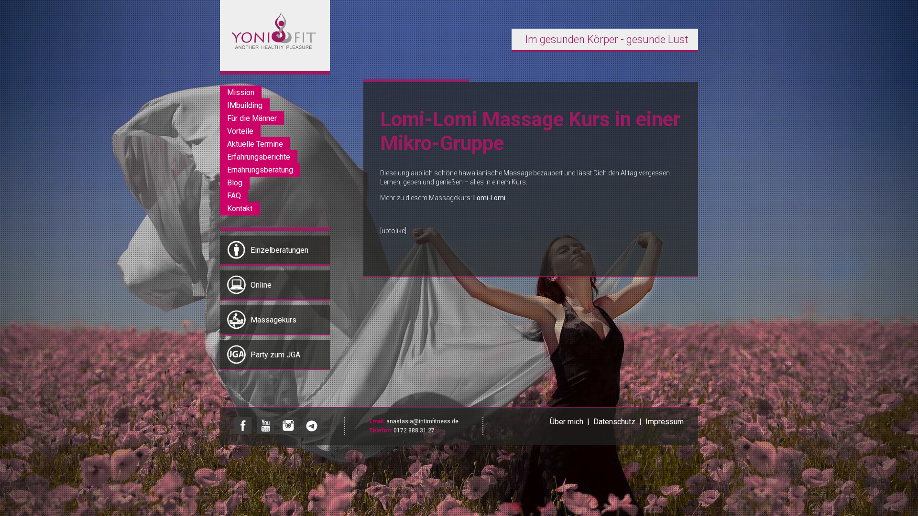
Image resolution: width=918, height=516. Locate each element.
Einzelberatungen (279, 250)
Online (261, 285)
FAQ (234, 195)
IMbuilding (244, 105)
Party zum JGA (275, 354)
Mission (240, 92)
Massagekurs (273, 319)
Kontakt (239, 208)
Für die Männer (252, 118)
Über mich (566, 421)
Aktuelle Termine (255, 144)
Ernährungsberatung (260, 169)
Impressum (664, 421)
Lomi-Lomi (489, 198)
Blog (234, 182)
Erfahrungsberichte (258, 156)
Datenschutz (614, 421)
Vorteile (240, 131)
